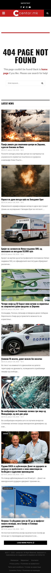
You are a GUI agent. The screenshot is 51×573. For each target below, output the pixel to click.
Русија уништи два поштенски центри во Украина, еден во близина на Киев (23, 146)
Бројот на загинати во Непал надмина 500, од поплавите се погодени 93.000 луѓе (21, 250)
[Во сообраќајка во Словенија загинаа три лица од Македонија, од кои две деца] (25, 392)
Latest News (7, 103)
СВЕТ (5, 112)
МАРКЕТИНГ (25, 3)
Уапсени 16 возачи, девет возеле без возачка (21, 358)
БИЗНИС (5, 433)
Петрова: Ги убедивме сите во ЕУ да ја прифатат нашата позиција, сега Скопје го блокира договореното (22, 523)
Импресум (14, 560)
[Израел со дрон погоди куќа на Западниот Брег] (25, 181)
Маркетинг (25, 560)
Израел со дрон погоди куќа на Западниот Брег (22, 199)
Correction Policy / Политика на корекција (24, 570)
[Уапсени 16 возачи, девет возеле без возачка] (25, 340)
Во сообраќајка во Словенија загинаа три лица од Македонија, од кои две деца (23, 412)
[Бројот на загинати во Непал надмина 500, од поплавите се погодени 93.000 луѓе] (25, 230)
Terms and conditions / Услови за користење (24, 567)
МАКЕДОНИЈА (7, 326)
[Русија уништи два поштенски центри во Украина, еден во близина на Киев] (25, 126)
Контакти (34, 560)
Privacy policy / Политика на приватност (24, 564)
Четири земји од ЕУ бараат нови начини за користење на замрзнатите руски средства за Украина (25, 305)
